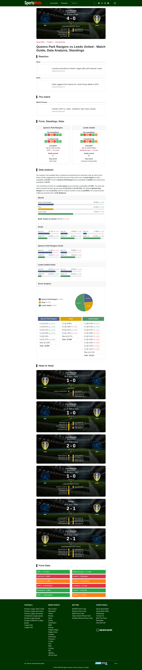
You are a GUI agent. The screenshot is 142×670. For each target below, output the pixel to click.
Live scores (54, 3)
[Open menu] (115, 3)
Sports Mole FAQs (102, 611)
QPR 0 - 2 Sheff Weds (44, 586)
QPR (45, 25)
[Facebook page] (99, 3)
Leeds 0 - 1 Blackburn (80, 576)
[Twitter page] (102, 3)
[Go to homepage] (33, 3)
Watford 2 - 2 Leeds (79, 595)
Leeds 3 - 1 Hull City (80, 590)
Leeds (97, 25)
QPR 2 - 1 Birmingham (45, 595)
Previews (64, 3)
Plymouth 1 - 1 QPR (44, 581)
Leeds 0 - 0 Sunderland (81, 581)
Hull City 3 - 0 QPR (43, 576)
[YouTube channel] (108, 3)
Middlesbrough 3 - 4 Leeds (89, 150)
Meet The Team (101, 618)
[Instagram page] (105, 3)
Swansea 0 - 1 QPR (44, 590)
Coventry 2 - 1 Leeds (80, 586)
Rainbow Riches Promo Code (82, 618)
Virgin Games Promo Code (81, 616)
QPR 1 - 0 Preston (53, 150)
